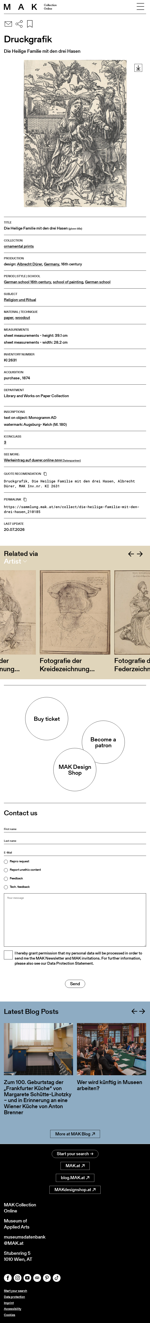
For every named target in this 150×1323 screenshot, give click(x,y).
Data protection (14, 1297)
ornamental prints (19, 246)
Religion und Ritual (20, 299)
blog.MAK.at (73, 1178)
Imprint (9, 1303)
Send (75, 984)
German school (98, 282)
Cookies (9, 1315)
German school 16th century (27, 282)
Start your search (73, 1154)
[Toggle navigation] (140, 7)
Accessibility (12, 1309)
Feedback (16, 878)
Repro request (19, 861)
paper (8, 317)
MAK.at (73, 1166)
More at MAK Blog (72, 1134)
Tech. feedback (20, 886)
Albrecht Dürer (29, 264)
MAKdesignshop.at (72, 1190)
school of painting (68, 282)
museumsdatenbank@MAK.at (25, 1240)
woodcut (22, 317)
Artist (12, 561)
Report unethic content (25, 869)
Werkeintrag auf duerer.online (42, 460)
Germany (51, 264)
